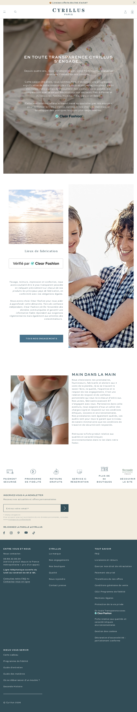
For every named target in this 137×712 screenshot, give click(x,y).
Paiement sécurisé (105, 572)
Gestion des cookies (106, 631)
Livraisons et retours (106, 560)
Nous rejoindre (57, 579)
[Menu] (4, 12)
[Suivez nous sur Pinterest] (19, 533)
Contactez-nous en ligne (16, 581)
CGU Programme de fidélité (110, 591)
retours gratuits (56, 480)
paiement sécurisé (10, 480)
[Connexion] (125, 11)
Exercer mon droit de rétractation (113, 566)
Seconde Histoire (13, 686)
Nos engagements (59, 560)
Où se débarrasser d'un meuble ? (21, 680)
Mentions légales (104, 598)
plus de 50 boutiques (104, 478)
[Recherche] (15, 12)
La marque (55, 553)
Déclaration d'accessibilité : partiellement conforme (110, 639)
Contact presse (57, 585)
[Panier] (132, 12)
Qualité (53, 572)
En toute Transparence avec (110, 610)
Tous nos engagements (41, 338)
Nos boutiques (57, 566)
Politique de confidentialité (19, 520)
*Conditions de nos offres (109, 579)
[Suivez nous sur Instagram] (11, 533)
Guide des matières (14, 674)
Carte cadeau (10, 655)
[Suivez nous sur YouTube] (26, 533)
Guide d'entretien (13, 667)
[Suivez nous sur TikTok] (34, 533)
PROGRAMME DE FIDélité (33, 480)
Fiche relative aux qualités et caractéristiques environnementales (110, 622)
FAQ (97, 553)
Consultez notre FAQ (14, 578)
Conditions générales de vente (111, 585)
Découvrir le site (127, 480)
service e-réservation (80, 480)
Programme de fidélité (15, 661)
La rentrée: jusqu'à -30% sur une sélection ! (68, 2)
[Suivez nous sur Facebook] (4, 533)
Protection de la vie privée (109, 604)
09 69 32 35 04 (12, 558)
